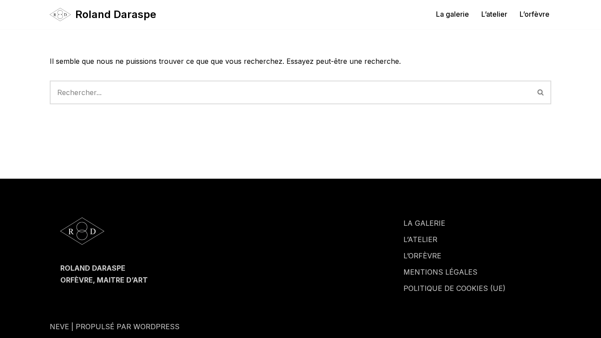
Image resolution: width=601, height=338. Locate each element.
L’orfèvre (535, 14)
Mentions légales (440, 272)
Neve (59, 326)
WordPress (156, 326)
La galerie (452, 14)
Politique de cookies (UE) (454, 288)
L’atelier (494, 14)
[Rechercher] (541, 92)
